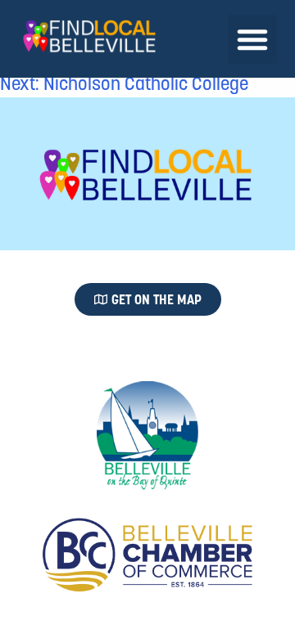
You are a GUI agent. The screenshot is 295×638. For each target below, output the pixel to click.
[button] (252, 39)
